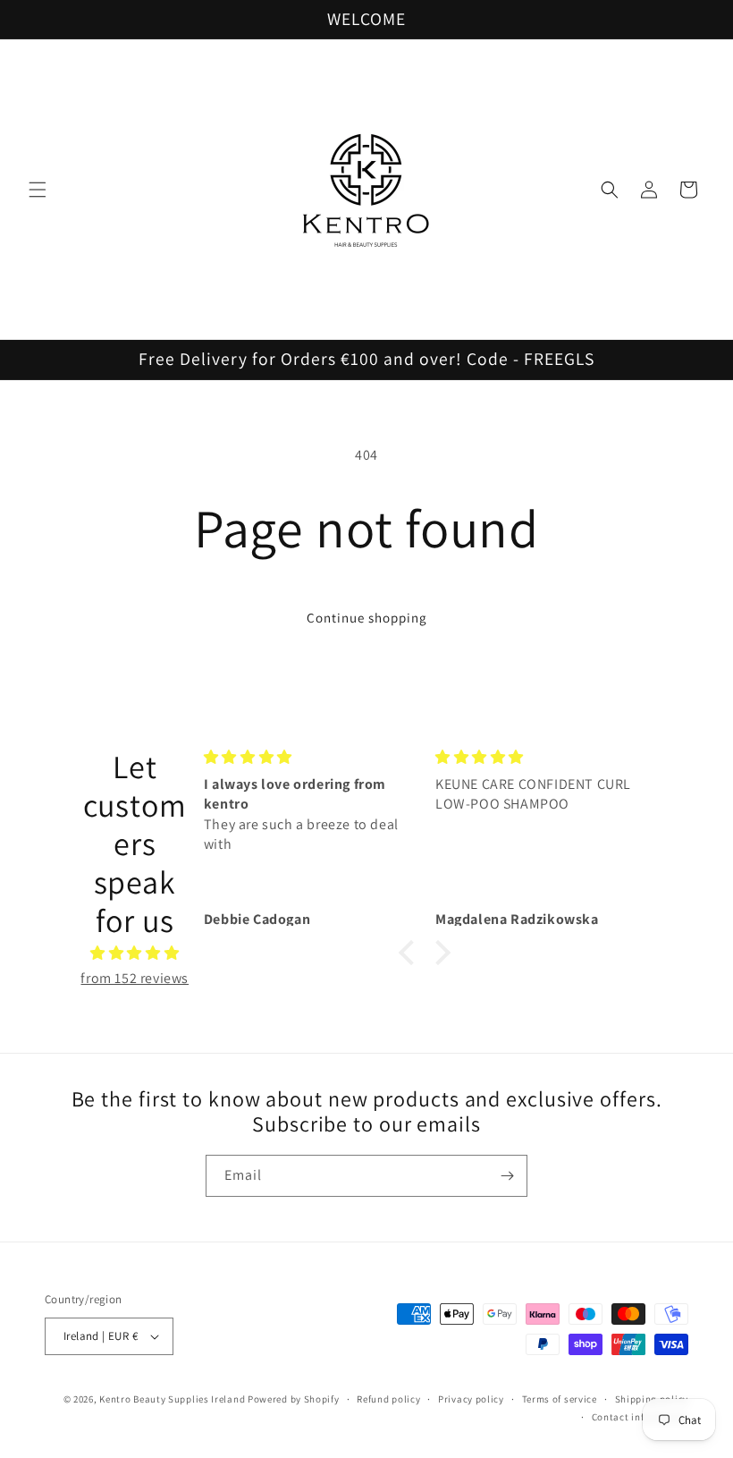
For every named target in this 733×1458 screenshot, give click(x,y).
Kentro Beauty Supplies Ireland (172, 1399)
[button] (37, 189)
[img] (135, 953)
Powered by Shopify (294, 1399)
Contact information (640, 1417)
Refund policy (388, 1399)
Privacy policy (471, 1399)
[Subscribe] (507, 1176)
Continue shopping (367, 617)
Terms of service (559, 1399)
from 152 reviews (134, 978)
